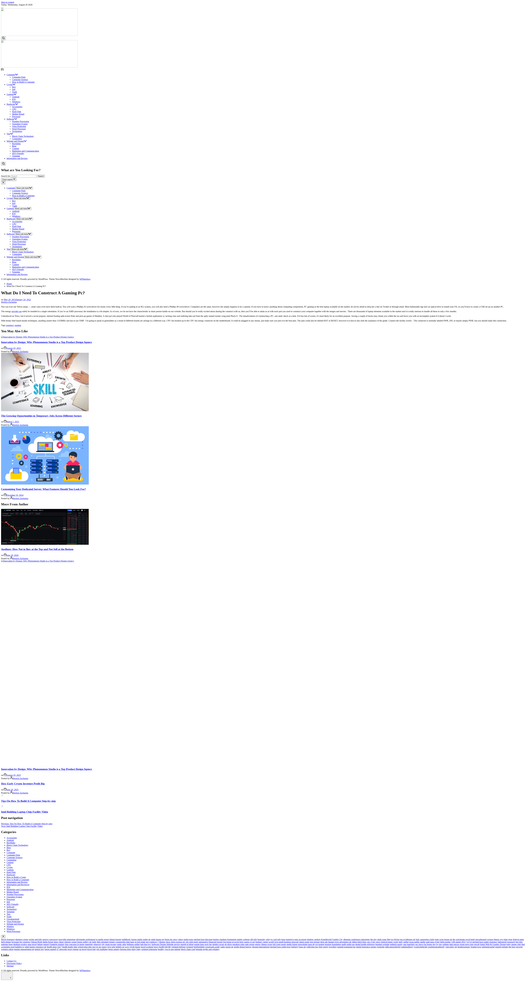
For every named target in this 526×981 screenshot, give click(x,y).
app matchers (409, 944)
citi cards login (191, 942)
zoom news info (467, 944)
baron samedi (50, 949)
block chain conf (188, 949)
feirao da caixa (171, 939)
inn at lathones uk (407, 939)
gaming (18, 325)
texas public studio (417, 942)
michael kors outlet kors (280, 947)
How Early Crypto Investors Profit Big (23, 783)
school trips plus (85, 947)
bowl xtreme (73, 949)
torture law (39, 949)
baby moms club (514, 944)
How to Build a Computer (23, 82)
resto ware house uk (443, 939)
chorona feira (125, 949)
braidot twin (476, 947)
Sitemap (10, 966)
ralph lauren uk (157, 939)
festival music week (389, 942)
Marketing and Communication (25, 151)
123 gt (469, 942)
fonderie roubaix (57, 944)
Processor (16, 116)
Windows (16, 102)
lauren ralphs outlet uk (140, 939)
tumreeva (290, 939)
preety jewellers (330, 947)
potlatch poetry (396, 944)
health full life (165, 947)
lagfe (94, 942)
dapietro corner (21, 939)
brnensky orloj (264, 939)
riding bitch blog (359, 942)
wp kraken (319, 944)
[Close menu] (3, 936)
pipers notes (304, 942)
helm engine (445, 942)
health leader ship (69, 947)
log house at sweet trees (233, 942)
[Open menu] (263, 69)
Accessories (17, 107)
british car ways (122, 947)
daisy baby (136, 949)
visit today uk (451, 947)
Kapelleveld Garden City (332, 939)
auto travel (32, 944)
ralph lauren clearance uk (35, 947)
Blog (14, 146)
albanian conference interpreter (356, 939)
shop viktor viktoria (62, 942)
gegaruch (511, 942)
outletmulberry (407, 947)
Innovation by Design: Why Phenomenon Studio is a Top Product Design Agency (46, 342)
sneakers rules (238, 944)
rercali (476, 944)
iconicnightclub (420, 947)
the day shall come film (380, 939)
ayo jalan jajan (506, 939)
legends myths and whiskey (208, 949)
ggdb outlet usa (348, 944)
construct (10, 325)
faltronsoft (502, 942)
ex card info (276, 939)
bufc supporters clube (425, 939)
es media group (102, 939)
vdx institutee (102, 949)
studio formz (292, 944)
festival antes (518, 939)
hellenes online (133, 944)
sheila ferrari (48, 942)
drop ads (324, 942)
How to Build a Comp (16, 877)
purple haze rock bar (203, 944)
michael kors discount (203, 939)
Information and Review (17, 158)
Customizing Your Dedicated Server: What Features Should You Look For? (43, 489)
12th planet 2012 (458, 942)
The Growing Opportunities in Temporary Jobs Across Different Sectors (41, 415)
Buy (14, 87)
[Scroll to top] (7, 976)
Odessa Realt (36, 942)
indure (40, 944)
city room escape (109, 944)
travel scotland (147, 947)
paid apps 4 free (433, 942)
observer (97, 944)
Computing (17, 139)
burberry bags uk (298, 947)
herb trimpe (6, 942)
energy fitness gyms (263, 944)
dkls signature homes (106, 942)
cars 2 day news (374, 942)
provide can (17, 311)
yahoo (180, 939)
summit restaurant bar (346, 947)
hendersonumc (464, 947)
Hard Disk (16, 111)
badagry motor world (265, 942)
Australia (381, 947)
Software (10, 119)
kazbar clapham (220, 939)
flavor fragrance (8, 939)
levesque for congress (21, 942)
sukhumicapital (488, 947)
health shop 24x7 (54, 947)
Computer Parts (18, 77)
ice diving (395, 939)
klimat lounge (115, 939)
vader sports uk (226, 947)
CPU (14, 109)
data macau (454, 944)
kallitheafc (126, 939)
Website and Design (15, 141)
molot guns (188, 939)
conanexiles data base (124, 942)
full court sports (279, 944)
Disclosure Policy (14, 963)
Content (15, 148)
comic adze (121, 944)
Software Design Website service (165, 944)
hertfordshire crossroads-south (207, 947)
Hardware (11, 104)
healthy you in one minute (169, 949)
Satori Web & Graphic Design (493, 944)
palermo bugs (7, 944)
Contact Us (11, 961)
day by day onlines (441, 944)
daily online (404, 942)
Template (16, 156)
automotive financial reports (211, 942)
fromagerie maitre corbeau (238, 939)
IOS (14, 99)
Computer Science (20, 79)
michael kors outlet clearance (484, 942)
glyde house (135, 947)
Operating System (20, 124)
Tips (8, 134)
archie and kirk (35, 939)
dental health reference (365, 944)
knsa (283, 939)
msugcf (46, 944)
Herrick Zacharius (9, 302)
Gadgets (10, 94)
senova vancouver (50, 939)
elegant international (260, 947)
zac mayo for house (423, 944)
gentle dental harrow (242, 947)
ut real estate (140, 942)
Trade (14, 92)
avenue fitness (493, 939)
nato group (249, 944)
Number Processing (20, 121)
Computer (11, 74)
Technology (17, 131)
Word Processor (19, 129)
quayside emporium (66, 939)
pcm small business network (286, 942)
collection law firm (314, 947)
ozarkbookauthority (436, 947)
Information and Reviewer (18, 884)
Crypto (10, 84)
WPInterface (84, 279)
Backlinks (16, 143)
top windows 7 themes (155, 942)
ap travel (83, 949)
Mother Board (18, 114)
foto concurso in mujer (74, 944)
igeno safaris (113, 949)
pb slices (228, 944)
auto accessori (300, 939)
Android (15, 97)
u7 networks (62, 949)
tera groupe (315, 942)
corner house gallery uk (81, 942)
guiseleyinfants (501, 947)
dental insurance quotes (366, 947)
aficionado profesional (85, 939)
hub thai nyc (145, 944)
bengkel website (382, 944)
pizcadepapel (481, 939)
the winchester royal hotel (464, 939)
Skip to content (7, 2)
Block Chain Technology (23, 136)
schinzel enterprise (149, 949)
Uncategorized (13, 919)
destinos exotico (20, 944)
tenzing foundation (333, 944)
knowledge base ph (306, 944)
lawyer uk (96, 947)
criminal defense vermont (182, 947)
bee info (519, 942)
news (156, 947)
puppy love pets (108, 947)
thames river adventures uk (339, 942)
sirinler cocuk (218, 944)
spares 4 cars (249, 942)
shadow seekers (314, 939)
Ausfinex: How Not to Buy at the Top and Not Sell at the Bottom (37, 549)
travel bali (91, 949)
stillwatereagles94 (392, 947)
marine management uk (24, 949)
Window (10, 926)
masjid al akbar (187, 944)
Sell (13, 89)
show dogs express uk (175, 942)
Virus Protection (19, 126)
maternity (89, 944)
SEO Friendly (18, 153)
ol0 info (253, 939)
